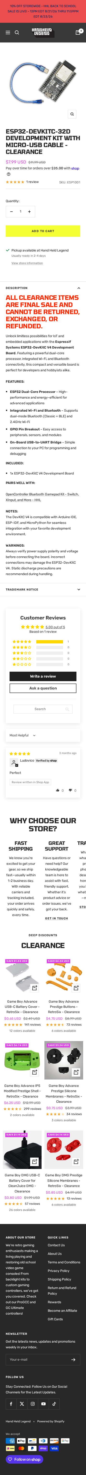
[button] (22, 642)
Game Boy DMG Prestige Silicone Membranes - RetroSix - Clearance (63, 1180)
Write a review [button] (43, 676)
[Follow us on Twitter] (21, 1404)
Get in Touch (56, 918)
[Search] (17, 32)
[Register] (73, 1359)
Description (17, 288)
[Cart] (77, 32)
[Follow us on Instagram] (32, 1404)
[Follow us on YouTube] (43, 1404)
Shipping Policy (59, 1279)
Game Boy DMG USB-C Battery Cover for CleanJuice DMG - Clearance (22, 1183)
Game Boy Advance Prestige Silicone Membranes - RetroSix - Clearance (64, 1094)
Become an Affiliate (62, 1311)
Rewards (54, 1302)
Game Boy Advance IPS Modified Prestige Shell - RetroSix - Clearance (22, 1091)
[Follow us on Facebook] (11, 1404)
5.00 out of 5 (55, 627)
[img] (20, 754)
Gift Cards (55, 1319)
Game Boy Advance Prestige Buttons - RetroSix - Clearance (64, 1007)
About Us (55, 1254)
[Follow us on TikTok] (54, 1404)
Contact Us (56, 1245)
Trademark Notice (22, 589)
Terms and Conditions (64, 1262)
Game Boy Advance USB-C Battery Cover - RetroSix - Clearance (22, 1007)
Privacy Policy (59, 1271)
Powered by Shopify (50, 1421)
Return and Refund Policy (62, 1291)
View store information (27, 263)
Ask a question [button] (43, 688)
